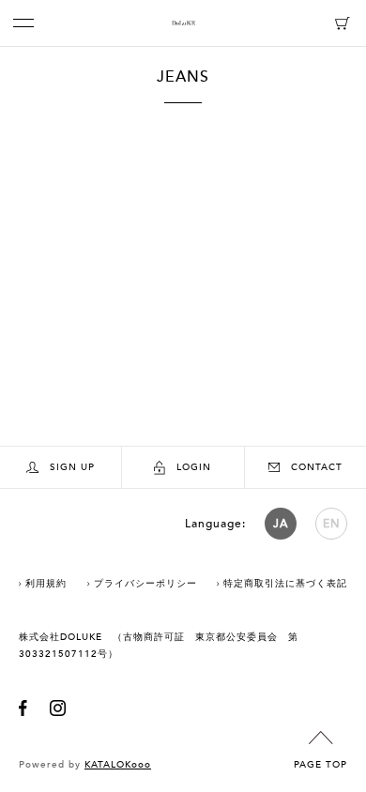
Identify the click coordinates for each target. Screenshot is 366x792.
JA (280, 523)
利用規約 (46, 583)
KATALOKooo (117, 764)
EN (332, 523)
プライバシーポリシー (145, 583)
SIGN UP (72, 467)
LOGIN (193, 467)
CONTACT (317, 467)
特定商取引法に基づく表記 (285, 583)
